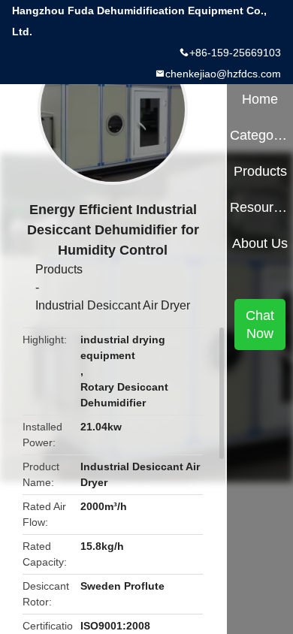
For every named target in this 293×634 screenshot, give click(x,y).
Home (260, 99)
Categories (259, 135)
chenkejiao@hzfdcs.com (223, 74)
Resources (259, 207)
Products (59, 269)
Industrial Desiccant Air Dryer (112, 305)
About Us (260, 243)
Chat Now (260, 324)
